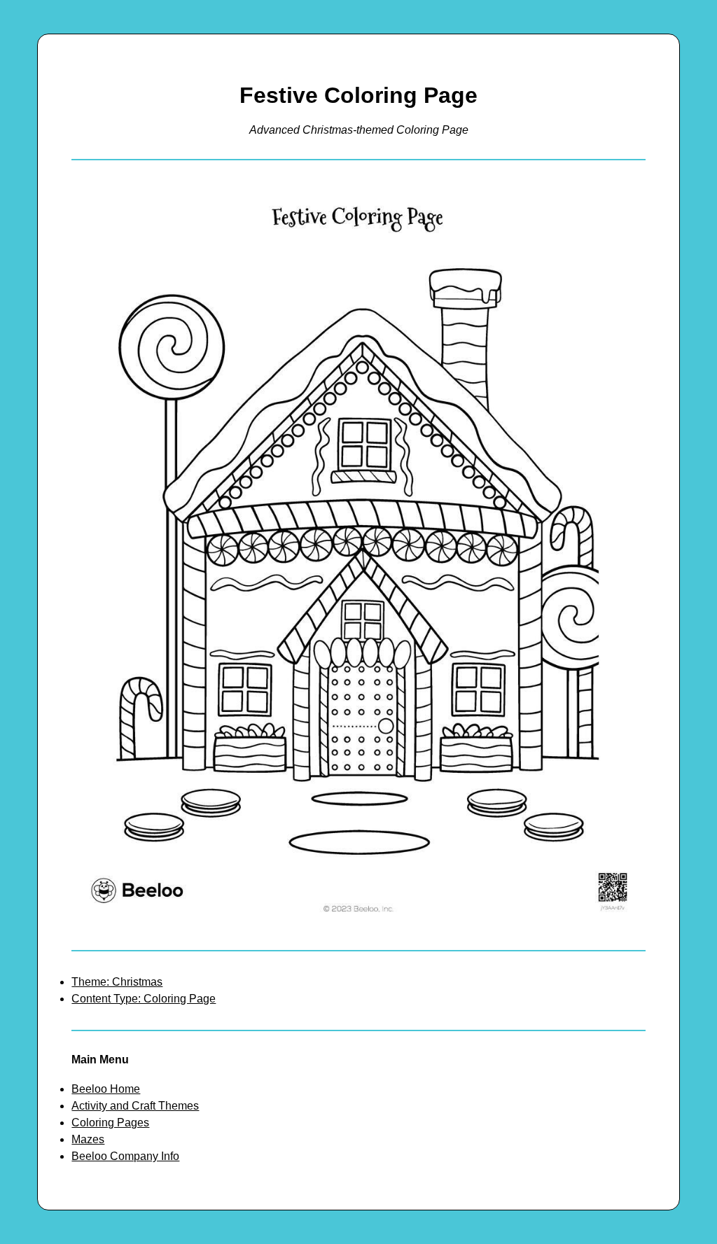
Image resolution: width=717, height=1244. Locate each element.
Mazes (87, 1139)
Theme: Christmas (116, 982)
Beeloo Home (105, 1089)
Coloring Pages (110, 1122)
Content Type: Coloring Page (143, 999)
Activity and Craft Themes (135, 1106)
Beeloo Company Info (125, 1156)
